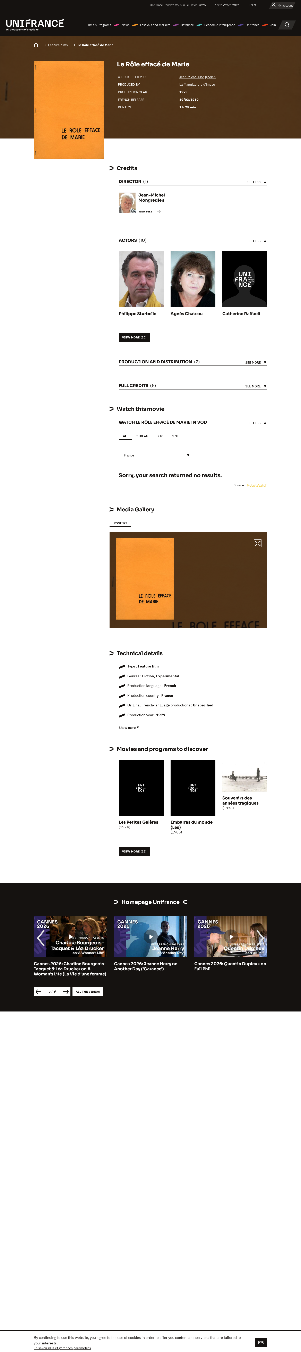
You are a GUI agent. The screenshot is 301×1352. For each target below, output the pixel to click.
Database (187, 25)
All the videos (88, 991)
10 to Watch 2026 (227, 5)
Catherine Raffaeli (241, 313)
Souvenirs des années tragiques (240, 801)
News (125, 25)
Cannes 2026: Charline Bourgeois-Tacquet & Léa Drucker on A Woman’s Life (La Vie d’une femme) (70, 969)
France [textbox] (129, 455)
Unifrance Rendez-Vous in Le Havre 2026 (178, 5)
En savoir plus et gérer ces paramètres (62, 1348)
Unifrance (252, 25)
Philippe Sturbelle (137, 313)
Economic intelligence (219, 25)
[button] (257, 544)
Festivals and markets (155, 25)
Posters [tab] (120, 523)
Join (273, 25)
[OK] (261, 1342)
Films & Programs (99, 25)
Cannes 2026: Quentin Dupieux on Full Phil (230, 966)
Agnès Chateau (187, 313)
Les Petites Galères (138, 822)
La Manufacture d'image (197, 84)
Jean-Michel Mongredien (197, 77)
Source (239, 485)
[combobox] (156, 455)
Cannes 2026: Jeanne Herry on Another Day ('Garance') (146, 966)
